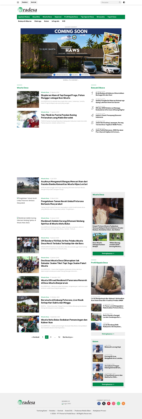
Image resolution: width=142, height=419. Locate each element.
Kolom (46, 21)
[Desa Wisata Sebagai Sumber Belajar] (100, 237)
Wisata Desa (47, 17)
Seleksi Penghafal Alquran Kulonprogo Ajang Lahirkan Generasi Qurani (110, 101)
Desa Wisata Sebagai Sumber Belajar (99, 244)
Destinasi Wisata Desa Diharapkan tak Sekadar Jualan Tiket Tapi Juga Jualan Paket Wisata (63, 263)
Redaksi (25, 2)
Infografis (55, 21)
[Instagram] (113, 403)
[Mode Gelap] (124, 2)
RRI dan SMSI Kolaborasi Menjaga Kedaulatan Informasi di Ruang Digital (110, 109)
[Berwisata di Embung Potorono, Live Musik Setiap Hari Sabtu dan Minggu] (28, 304)
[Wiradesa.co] (27, 10)
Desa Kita (36, 17)
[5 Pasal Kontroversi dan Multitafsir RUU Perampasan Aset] (98, 377)
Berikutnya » (68, 337)
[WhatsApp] (118, 403)
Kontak (33, 2)
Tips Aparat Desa (87, 17)
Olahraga (37, 21)
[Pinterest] (108, 403)
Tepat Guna (111, 17)
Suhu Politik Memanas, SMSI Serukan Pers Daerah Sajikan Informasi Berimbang (109, 131)
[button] (120, 2)
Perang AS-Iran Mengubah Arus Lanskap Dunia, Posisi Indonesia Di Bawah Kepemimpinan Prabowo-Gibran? (114, 357)
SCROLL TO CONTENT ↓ (71, 80)
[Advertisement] (52, 152)
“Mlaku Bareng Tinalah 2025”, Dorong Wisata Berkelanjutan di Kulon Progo (115, 245)
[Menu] (18, 2)
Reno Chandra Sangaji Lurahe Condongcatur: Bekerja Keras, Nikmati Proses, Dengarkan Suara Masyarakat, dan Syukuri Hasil (112, 316)
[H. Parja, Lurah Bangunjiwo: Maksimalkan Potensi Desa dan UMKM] (96, 307)
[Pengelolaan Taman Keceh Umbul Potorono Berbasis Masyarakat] (28, 205)
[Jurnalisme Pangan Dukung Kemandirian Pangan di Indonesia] (98, 367)
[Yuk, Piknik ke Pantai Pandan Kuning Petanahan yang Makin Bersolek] (28, 119)
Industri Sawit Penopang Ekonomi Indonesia (108, 116)
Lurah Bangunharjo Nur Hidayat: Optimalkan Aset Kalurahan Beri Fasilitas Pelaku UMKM (107, 299)
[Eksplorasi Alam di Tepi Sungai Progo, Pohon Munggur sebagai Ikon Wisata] (28, 99)
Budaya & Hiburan (24, 21)
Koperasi (58, 17)
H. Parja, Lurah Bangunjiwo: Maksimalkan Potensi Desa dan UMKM (113, 307)
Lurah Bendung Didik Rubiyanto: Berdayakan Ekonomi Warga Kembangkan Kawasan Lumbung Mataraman (114, 326)
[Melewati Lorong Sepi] (98, 348)
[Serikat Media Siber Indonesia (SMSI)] (66, 404)
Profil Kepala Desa (71, 17)
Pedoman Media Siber (83, 411)
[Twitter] (104, 403)
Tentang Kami (42, 411)
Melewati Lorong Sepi (113, 347)
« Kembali (35, 337)
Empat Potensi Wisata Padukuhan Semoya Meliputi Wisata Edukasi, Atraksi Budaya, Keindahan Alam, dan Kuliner (108, 228)
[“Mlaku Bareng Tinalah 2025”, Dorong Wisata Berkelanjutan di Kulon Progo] (116, 237)
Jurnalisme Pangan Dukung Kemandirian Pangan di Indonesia (112, 367)
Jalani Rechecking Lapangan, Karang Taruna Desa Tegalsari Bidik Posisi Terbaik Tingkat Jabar (109, 124)
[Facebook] (99, 403)
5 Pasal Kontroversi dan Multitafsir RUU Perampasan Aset (113, 376)
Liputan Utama (24, 17)
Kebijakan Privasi (99, 411)
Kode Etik (68, 411)
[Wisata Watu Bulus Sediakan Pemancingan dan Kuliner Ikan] (28, 324)
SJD (63, 21)
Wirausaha (101, 17)
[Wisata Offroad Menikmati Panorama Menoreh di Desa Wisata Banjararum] (28, 284)
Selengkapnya (107, 253)
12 (59, 337)
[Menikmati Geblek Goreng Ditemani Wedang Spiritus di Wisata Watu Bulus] (28, 225)
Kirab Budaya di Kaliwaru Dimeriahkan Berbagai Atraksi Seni (110, 94)
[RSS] (123, 403)
